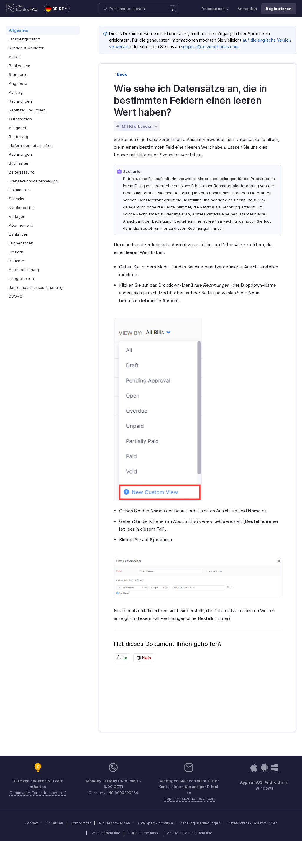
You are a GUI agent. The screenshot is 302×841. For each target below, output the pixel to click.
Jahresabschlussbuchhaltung (36, 287)
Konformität (80, 823)
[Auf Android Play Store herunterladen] (254, 770)
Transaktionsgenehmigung (33, 181)
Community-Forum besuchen (36, 792)
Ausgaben (18, 127)
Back (122, 74)
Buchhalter (19, 163)
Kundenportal (21, 207)
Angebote (18, 83)
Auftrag (16, 92)
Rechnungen (20, 101)
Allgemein (18, 30)
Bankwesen (19, 65)
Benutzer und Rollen (27, 110)
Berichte (16, 260)
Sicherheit (54, 823)
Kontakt (31, 823)
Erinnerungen (21, 243)
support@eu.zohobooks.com (209, 46)
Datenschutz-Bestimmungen (253, 823)
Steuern (16, 251)
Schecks (16, 198)
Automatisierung (24, 269)
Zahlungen (18, 234)
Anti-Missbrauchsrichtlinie (189, 833)
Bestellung (18, 136)
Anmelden (247, 8)
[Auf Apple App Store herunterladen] (264, 770)
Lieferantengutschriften (31, 145)
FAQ (34, 9)
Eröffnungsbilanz (24, 39)
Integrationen (21, 278)
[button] (54, 8)
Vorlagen (17, 216)
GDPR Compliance (144, 833)
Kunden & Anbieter (26, 48)
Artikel (15, 56)
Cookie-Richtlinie (105, 833)
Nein (146, 658)
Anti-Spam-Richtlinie (155, 823)
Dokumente (19, 189)
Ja (124, 658)
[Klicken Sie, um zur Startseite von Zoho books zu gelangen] (17, 8)
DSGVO (15, 296)
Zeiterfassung (22, 172)
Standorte (18, 74)
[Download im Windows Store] (274, 770)
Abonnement (21, 225)
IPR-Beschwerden (114, 823)
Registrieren (279, 8)
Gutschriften (20, 118)
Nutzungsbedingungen (200, 823)
